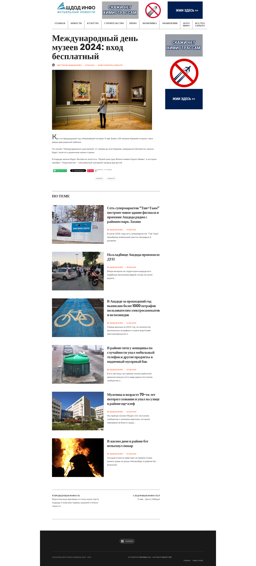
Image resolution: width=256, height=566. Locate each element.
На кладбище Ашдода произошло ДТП (133, 257)
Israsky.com (167, 557)
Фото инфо (186, 24)
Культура (93, 23)
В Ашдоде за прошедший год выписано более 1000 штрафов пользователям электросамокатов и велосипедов (133, 308)
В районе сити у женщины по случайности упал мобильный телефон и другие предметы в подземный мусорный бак (130, 354)
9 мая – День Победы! (149, 499)
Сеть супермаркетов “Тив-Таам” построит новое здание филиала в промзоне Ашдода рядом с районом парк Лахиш (133, 214)
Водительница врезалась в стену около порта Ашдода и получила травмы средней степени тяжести (75, 503)
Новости (76, 23)
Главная (60, 23)
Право (133, 23)
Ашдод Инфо (75, 65)
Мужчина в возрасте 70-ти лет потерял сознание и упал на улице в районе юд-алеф (133, 399)
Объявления (169, 23)
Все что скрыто (200, 24)
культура (99, 179)
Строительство (114, 23)
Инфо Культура (105, 65)
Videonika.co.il (145, 557)
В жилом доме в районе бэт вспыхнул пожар (127, 443)
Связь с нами (198, 560)
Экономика (149, 23)
